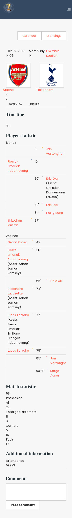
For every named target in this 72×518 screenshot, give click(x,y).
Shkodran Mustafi (14, 222)
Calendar (29, 36)
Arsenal (8, 90)
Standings (53, 36)
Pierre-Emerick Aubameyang (17, 166)
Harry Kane (54, 212)
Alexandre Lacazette (15, 291)
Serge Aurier (54, 373)
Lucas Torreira (18, 315)
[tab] (15, 104)
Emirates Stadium (53, 53)
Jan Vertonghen (55, 151)
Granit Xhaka (17, 242)
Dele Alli (56, 281)
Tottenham (44, 90)
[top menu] (69, 9)
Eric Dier (52, 178)
